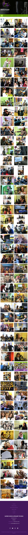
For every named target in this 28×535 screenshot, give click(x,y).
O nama (14, 511)
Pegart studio (14, 509)
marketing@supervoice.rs (15, 523)
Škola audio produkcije (14, 507)
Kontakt (14, 512)
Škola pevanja (14, 505)
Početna (14, 503)
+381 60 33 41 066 (16, 521)
